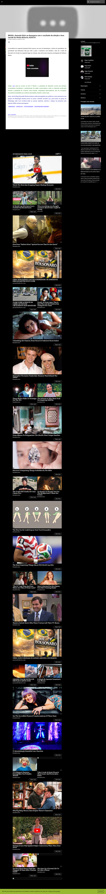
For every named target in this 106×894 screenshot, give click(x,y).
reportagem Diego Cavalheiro (42, 106)
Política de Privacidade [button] (54, 891)
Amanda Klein (12, 106)
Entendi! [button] (101, 891)
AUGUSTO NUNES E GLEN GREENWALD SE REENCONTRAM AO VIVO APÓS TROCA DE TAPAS (91, 171)
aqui (13, 86)
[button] (9, 42)
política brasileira (28, 106)
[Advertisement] (37, 141)
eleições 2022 (19, 106)
